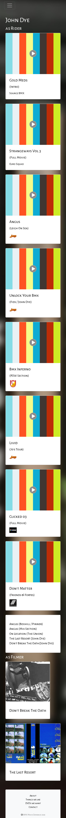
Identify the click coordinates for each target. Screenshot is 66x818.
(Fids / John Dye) (20, 302)
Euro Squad (16, 163)
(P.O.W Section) (19, 375)
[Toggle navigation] (9, 5)
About (33, 795)
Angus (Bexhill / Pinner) (26, 624)
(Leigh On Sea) (19, 228)
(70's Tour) (16, 449)
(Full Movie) (17, 157)
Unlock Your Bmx (24, 295)
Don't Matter (20, 588)
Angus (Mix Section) (23, 629)
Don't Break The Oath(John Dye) (31, 643)
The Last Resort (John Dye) (27, 638)
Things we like (33, 799)
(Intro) (14, 86)
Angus (14, 222)
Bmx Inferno (20, 369)
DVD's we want (33, 803)
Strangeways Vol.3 (25, 151)
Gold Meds (18, 80)
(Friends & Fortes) (22, 595)
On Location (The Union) (26, 633)
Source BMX (16, 93)
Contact (33, 807)
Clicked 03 (18, 517)
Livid (13, 443)
